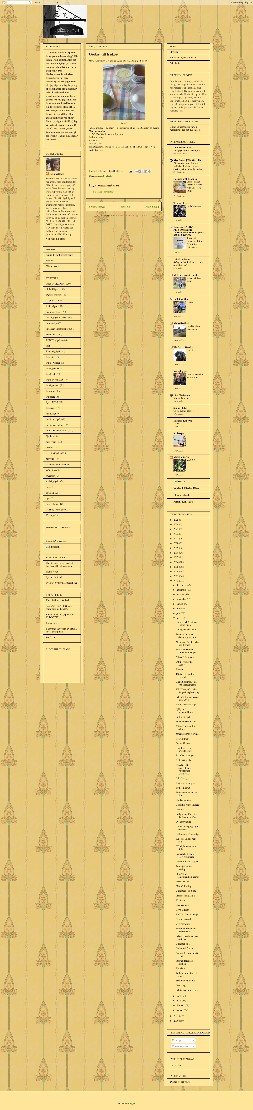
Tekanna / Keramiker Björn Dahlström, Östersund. (194, 242)
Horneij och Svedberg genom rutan (186, 623)
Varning (50, 515)
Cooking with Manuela (185, 179)
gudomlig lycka (53, 311)
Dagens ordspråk (54, 294)
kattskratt (50, 637)
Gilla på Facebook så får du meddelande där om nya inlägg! (185, 128)
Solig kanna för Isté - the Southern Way (186, 815)
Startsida (125, 206)
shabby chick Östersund (57, 464)
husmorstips (51, 323)
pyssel (49, 447)
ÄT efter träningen (185, 755)
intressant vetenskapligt (57, 328)
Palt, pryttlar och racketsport (186, 150)
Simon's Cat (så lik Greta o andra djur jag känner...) (59, 607)
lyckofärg (50, 396)
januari (180, 1010)
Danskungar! (182, 985)
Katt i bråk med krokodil (58, 600)
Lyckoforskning (183, 821)
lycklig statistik (53, 368)
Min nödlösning (183, 886)
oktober (181, 594)
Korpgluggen (180, 371)
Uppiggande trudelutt (186, 629)
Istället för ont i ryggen (187, 861)
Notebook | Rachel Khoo (186, 488)
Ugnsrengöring (183, 923)
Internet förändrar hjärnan (184, 962)
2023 (176, 529)
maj (179, 618)
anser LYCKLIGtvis (55, 283)
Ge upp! (180, 809)
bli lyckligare (52, 289)
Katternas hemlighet (185, 783)
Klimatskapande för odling (185, 727)
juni (179, 613)
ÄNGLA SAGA (181, 457)
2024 (176, 524)
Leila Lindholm (181, 259)
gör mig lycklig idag (56, 317)
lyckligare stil (52, 385)
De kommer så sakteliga (187, 834)
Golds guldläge (183, 800)
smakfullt (50, 475)
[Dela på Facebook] (146, 171)
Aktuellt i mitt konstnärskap (59, 254)
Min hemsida (52, 266)
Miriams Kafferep (182, 420)
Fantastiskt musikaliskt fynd (187, 954)
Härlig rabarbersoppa (186, 704)
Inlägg (177, 1040)
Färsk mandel (182, 881)
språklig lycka (53, 481)
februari (181, 1005)
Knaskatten (51, 623)
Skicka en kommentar (103, 191)
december (182, 585)
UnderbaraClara (182, 147)
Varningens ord (183, 919)
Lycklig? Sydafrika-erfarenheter (61, 582)
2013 (176, 576)
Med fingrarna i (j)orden (186, 275)
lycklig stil (51, 374)
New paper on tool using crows (195, 375)
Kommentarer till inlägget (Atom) (131, 215)
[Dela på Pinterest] (149, 171)
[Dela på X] (143, 171)
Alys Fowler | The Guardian (187, 160)
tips (47, 498)
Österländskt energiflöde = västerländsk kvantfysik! (183, 769)
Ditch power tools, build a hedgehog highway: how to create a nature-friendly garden (187, 166)
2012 (176, 580)
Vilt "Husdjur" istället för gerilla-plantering (187, 691)
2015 (176, 566)
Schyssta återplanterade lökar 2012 (187, 698)
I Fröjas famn (182, 909)
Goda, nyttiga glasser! (183, 410)
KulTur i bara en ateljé (187, 914)
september (182, 599)
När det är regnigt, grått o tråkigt (187, 828)
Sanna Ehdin (180, 408)
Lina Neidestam (181, 395)
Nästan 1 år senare (185, 657)
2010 (176, 1020)
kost (48, 345)
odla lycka (51, 441)
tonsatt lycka (52, 504)
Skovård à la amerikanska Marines (187, 875)
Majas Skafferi (181, 323)
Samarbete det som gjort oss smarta (185, 855)
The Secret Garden (183, 347)
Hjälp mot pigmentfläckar (184, 710)
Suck (48, 487)
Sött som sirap (183, 787)
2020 (176, 543)
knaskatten (51, 334)
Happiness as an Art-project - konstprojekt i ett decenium (60, 564)
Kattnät (179, 669)
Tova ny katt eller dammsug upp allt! (186, 636)
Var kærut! (181, 900)
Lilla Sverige (182, 778)
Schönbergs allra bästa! (187, 990)
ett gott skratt (52, 300)
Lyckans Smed (56, 174)
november (182, 589)
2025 (176, 519)
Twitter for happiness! (180, 1081)
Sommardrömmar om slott (186, 794)
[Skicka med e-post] (136, 171)
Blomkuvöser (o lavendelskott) (184, 749)
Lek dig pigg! (182, 738)
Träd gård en (180, 203)
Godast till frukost (185, 948)
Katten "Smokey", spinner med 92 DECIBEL (61, 616)
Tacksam (50, 492)
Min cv (49, 260)
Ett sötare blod (181, 495)
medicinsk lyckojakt (55, 425)
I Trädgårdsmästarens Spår (186, 848)
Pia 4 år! (190, 349)
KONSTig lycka (54, 340)
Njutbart (50, 436)
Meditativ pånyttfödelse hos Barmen (187, 643)
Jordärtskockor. (194, 205)
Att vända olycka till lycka (183, 57)
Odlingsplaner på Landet (184, 663)
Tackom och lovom (185, 980)
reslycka (50, 458)
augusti (180, 603)
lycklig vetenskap (54, 379)
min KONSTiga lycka (56, 430)
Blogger (131, 1103)
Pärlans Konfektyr (183, 501)
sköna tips (51, 470)
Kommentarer (181, 1046)
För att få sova (183, 743)
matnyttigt (51, 413)
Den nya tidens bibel (194, 279)
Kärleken (180, 968)
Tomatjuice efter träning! (184, 868)
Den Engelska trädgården (193, 327)
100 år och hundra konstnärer (185, 675)
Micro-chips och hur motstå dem (186, 930)
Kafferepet (179, 433)
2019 (176, 548)
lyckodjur (50, 391)
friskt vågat (51, 306)
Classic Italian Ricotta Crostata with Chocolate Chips (194, 186)
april (179, 995)
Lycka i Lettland (54, 577)
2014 (176, 571)
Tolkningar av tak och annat (186, 974)
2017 (176, 557)
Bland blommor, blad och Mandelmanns (186, 683)
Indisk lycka (52, 571)
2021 (176, 538)
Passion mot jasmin (185, 895)
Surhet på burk (183, 716)
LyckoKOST (52, 402)
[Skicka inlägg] (130, 171)
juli (179, 608)
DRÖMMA (179, 481)
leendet (49, 357)
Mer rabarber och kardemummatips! (186, 651)
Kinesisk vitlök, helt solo (186, 840)
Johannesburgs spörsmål (187, 733)
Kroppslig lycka (53, 351)
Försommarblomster (186, 721)
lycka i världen (53, 362)
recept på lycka (105, 175)
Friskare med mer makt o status (187, 937)
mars (179, 1000)
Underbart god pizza (186, 890)
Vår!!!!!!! (191, 460)
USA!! (176, 423)
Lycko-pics (175, 1065)
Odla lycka (175, 63)
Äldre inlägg (152, 206)
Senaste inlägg (97, 206)
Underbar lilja (182, 943)
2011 (176, 1015)
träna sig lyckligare (55, 509)
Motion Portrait (180, 398)
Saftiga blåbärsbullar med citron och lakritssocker (188, 264)
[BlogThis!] (139, 171)
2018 (176, 552)
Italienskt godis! (184, 760)
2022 (176, 533)
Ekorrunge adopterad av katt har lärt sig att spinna (61, 630)
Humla (190, 301)
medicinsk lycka (54, 419)
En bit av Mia (180, 299)
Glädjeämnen (182, 904)
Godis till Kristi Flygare (187, 804)
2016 (176, 562)
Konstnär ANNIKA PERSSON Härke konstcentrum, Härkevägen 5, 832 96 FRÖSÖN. (188, 231)
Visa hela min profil (55, 238)
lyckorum (50, 407)
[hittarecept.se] (53, 546)
